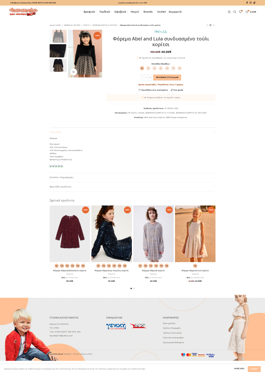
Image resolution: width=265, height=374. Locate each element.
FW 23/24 (132, 113)
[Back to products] (210, 25)
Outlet (141, 113)
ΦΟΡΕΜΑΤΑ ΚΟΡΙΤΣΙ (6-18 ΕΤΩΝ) (105, 25)
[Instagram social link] (250, 3)
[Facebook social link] (247, 3)
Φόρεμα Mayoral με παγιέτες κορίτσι (111, 270)
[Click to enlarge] (73, 71)
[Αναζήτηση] (235, 12)
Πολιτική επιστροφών (173, 338)
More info (239, 368)
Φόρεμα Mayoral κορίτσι (153, 270)
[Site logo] (23, 12)
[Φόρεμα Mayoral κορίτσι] (153, 233)
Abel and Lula (150, 117)
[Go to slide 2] (134, 288)
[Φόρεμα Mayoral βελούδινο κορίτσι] (70, 233)
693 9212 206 (50, 3)
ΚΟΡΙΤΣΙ (86, 25)
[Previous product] (207, 25)
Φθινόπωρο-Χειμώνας (176, 117)
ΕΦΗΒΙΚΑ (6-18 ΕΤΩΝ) (72, 25)
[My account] (229, 12)
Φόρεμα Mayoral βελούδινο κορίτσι (69, 270)
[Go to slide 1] (131, 288)
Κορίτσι (161, 117)
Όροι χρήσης (169, 323)
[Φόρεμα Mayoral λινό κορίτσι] (195, 233)
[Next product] (213, 25)
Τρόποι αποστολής (172, 333)
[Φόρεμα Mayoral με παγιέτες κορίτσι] (111, 233)
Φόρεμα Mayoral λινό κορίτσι (195, 270)
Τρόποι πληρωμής (172, 328)
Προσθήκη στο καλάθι (167, 77)
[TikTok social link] (254, 3)
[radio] (142, 68)
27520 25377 (37, 3)
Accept (254, 369)
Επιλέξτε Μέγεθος (160, 64)
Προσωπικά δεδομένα (173, 343)
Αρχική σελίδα (55, 25)
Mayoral (69, 274)
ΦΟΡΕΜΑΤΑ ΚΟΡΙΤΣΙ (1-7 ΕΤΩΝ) (160, 113)
